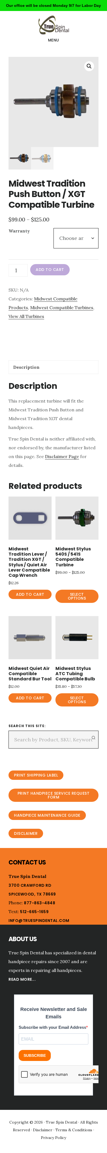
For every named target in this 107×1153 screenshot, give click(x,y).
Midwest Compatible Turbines (61, 307)
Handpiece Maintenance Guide (47, 815)
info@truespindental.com (39, 920)
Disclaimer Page (62, 456)
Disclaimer (26, 833)
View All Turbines (26, 316)
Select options (77, 596)
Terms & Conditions (73, 1129)
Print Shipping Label (36, 775)
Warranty (19, 231)
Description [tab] (26, 367)
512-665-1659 (34, 911)
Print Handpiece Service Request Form (54, 795)
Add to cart (50, 269)
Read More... (22, 979)
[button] (89, 66)
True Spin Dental (53, 25)
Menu (53, 40)
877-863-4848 (39, 903)
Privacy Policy (53, 1137)
